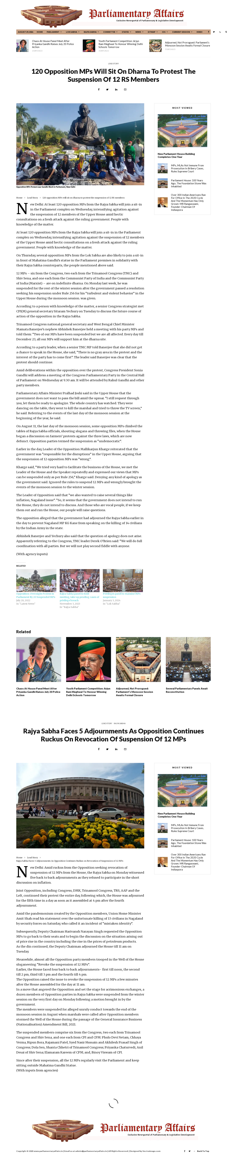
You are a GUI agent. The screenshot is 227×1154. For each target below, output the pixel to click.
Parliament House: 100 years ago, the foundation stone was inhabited (188, 183)
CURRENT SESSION (181, 32)
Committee (109, 32)
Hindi (199, 32)
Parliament (53, 32)
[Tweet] (107, 89)
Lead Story (113, 63)
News (138, 32)
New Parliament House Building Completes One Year (176, 155)
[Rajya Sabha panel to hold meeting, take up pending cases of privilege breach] (80, 580)
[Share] (99, 89)
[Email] (125, 89)
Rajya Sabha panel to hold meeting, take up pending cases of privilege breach (79, 597)
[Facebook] (208, 31)
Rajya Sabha (90, 32)
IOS (164, 32)
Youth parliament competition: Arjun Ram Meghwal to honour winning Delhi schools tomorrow (121, 43)
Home (40, 32)
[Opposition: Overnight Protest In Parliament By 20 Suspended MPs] (36, 580)
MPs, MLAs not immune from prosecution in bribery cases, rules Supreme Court (187, 168)
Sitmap (151, 32)
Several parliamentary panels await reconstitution (187, 690)
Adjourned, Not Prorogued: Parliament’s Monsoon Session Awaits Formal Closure (187, 44)
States (125, 32)
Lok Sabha (71, 32)
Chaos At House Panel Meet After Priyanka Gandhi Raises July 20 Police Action (53, 43)
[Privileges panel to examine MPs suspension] (123, 580)
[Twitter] (214, 31)
